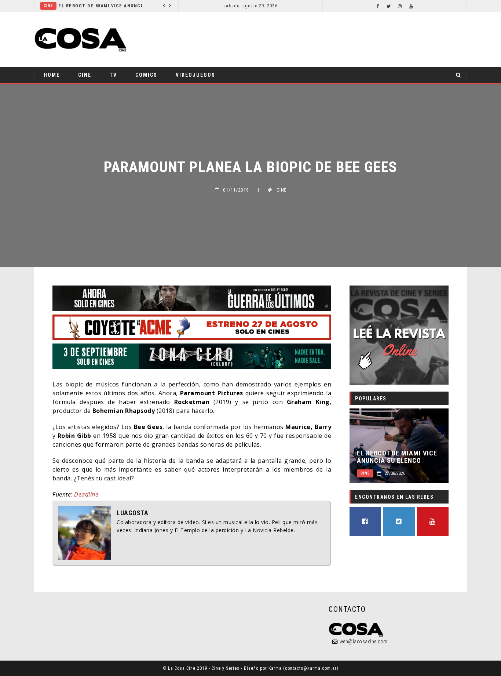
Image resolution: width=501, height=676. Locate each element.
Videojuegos (195, 75)
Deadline (86, 494)
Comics (146, 75)
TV (113, 75)
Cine (48, 6)
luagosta (132, 513)
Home (52, 75)
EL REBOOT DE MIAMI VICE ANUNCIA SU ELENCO (102, 5)
